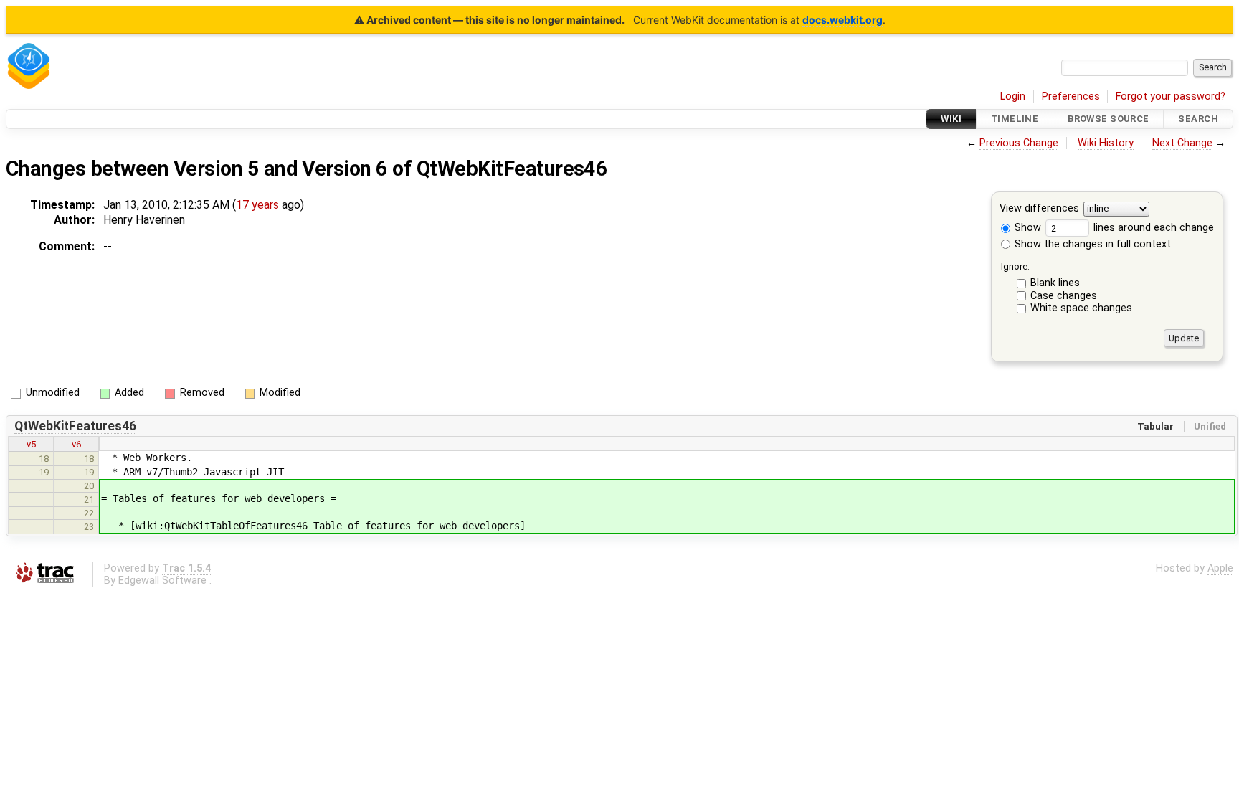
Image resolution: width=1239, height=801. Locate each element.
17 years (257, 205)
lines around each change (1152, 228)
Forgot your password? (1170, 96)
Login (1012, 96)
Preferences (1071, 96)
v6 (76, 444)
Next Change (1182, 143)
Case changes (1063, 296)
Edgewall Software (162, 580)
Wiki (951, 118)
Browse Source (1108, 118)
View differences (1039, 209)
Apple (1220, 568)
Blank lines (1055, 283)
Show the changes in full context (1091, 244)
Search (1198, 118)
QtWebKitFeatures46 (512, 168)
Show (1026, 228)
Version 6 (344, 168)
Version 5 (216, 168)
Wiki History (1106, 143)
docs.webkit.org (842, 20)
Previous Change (1018, 143)
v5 (31, 444)
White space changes (1081, 308)
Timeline (1014, 118)
